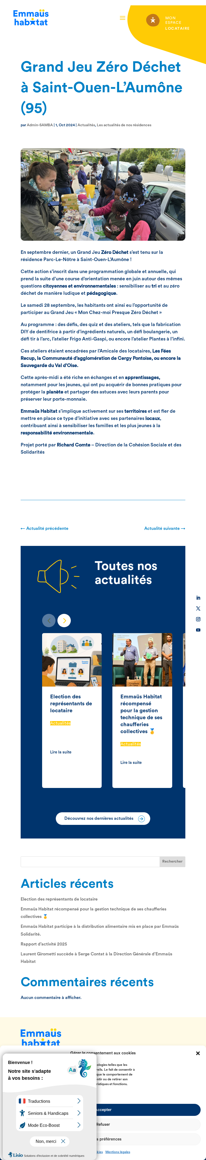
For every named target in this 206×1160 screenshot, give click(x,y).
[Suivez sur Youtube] (198, 630)
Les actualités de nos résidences (124, 125)
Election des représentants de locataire (71, 703)
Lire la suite (60, 752)
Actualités (86, 125)
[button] (198, 1053)
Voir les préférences (103, 1139)
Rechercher (172, 861)
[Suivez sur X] (198, 608)
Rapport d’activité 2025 (44, 944)
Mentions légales (117, 1152)
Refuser (103, 1125)
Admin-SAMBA (40, 125)
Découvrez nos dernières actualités (98, 818)
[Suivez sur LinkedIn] (198, 598)
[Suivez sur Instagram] (198, 619)
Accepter (103, 1110)
